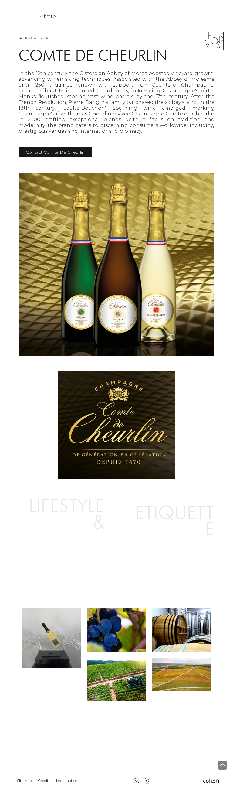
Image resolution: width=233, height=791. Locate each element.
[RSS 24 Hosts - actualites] (136, 781)
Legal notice (66, 780)
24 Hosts (214, 41)
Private (47, 16)
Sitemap (24, 780)
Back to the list (37, 38)
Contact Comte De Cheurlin (55, 152)
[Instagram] (148, 781)
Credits (44, 780)
